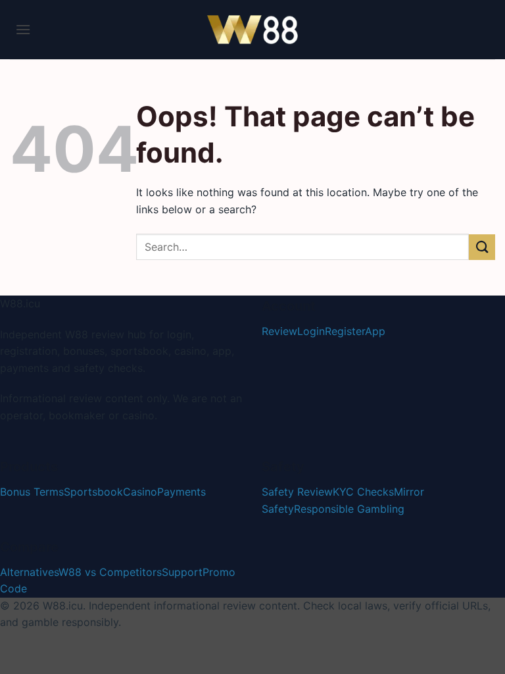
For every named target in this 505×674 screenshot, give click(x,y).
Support (182, 572)
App (375, 331)
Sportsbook (93, 491)
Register (345, 331)
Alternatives (29, 572)
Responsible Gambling (349, 508)
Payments (181, 491)
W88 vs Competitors (110, 572)
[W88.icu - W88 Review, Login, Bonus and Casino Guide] (252, 29)
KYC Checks (363, 491)
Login (311, 331)
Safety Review (297, 491)
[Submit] (482, 247)
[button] (23, 29)
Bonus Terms (32, 491)
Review (279, 331)
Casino (140, 491)
